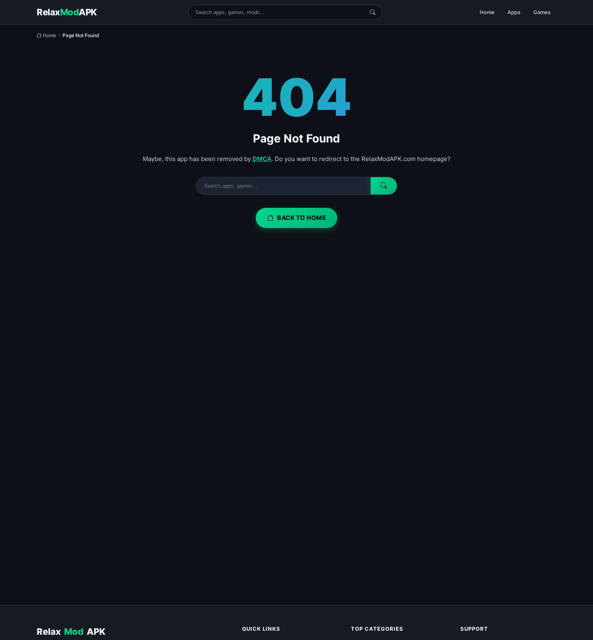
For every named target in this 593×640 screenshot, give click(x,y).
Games (542, 12)
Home (487, 12)
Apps (513, 12)
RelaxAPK (71, 631)
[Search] (372, 12)
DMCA (262, 159)
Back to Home (301, 218)
